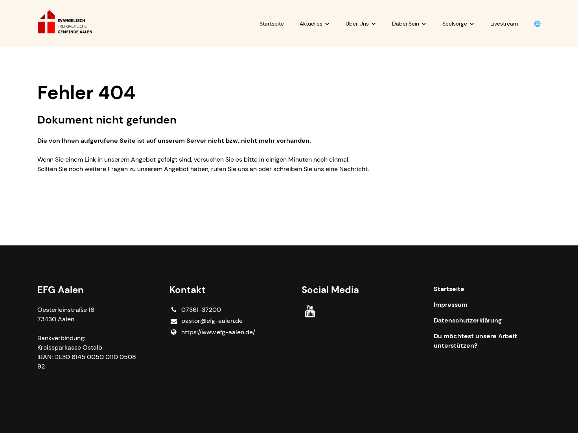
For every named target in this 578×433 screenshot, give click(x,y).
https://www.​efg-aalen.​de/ (218, 332)
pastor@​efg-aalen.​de (212, 321)
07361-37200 (201, 310)
